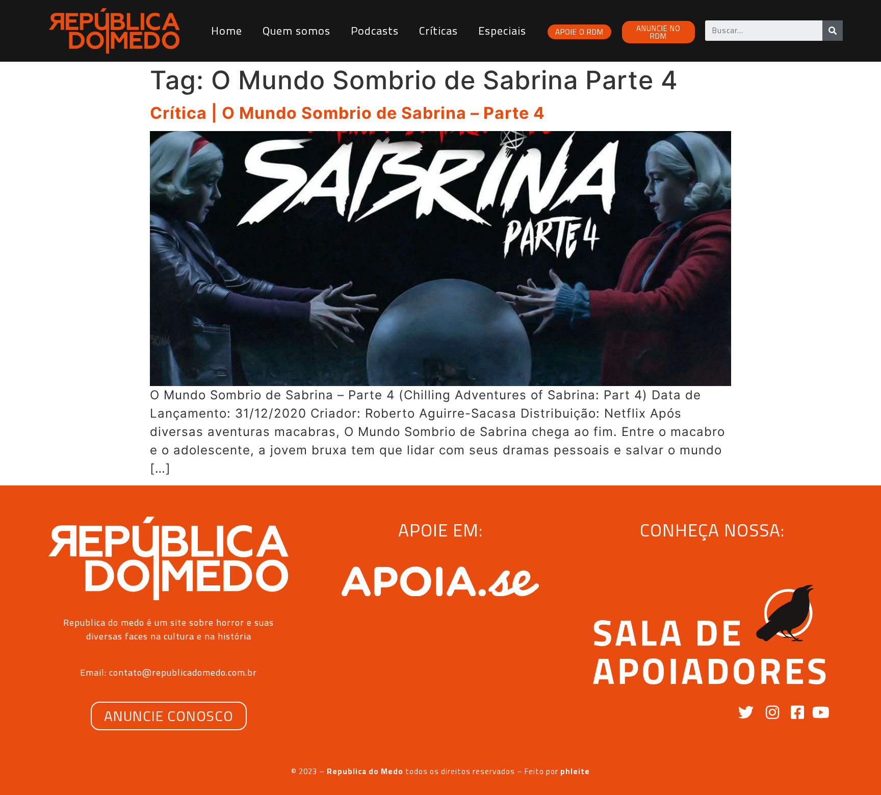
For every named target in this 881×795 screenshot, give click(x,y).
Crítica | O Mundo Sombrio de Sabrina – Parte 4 (347, 113)
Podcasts (375, 30)
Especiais (502, 30)
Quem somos (296, 30)
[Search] (832, 30)
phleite (575, 771)
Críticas (438, 30)
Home (226, 30)
